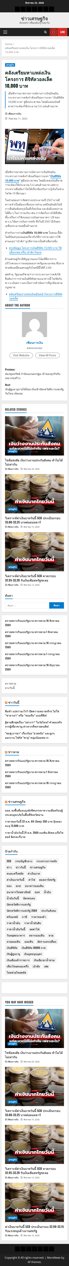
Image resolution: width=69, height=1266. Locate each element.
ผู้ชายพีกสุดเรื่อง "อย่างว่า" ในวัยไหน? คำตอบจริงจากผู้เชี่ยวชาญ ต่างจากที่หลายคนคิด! (33, 724)
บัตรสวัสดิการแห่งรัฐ (19, 904)
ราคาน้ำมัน (13, 923)
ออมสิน (28, 941)
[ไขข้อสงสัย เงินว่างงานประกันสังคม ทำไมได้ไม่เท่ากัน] (34, 436)
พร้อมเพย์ (12, 917)
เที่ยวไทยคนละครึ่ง (18, 966)
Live (62, 32)
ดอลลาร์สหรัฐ (47, 880)
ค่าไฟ (31, 880)
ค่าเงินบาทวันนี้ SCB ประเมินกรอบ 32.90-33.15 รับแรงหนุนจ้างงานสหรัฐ (34, 1228)
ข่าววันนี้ (13, 702)
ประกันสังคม (48, 911)
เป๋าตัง (36, 966)
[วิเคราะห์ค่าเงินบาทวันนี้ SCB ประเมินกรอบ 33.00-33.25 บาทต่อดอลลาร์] (34, 493)
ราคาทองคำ (38, 917)
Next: (34, 389)
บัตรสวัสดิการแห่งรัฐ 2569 (22, 911)
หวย (51, 935)
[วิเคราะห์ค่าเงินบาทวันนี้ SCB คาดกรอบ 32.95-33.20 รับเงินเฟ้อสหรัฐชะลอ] (34, 551)
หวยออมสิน (13, 941)
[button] (5, 32)
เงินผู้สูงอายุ (13, 954)
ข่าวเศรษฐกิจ (34, 18)
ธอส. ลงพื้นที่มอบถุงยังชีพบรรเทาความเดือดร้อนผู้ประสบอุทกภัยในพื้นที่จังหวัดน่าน (34, 812)
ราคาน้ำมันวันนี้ (16, 929)
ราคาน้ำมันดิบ (32, 923)
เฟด (46, 966)
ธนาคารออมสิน (34, 886)
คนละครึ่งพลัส (15, 873)
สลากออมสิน (36, 935)
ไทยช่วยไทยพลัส (16, 972)
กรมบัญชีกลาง (23, 861)
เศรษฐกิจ (10, 64)
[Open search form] (45, 32)
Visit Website (21, 355)
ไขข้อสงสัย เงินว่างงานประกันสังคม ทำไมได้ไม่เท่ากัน (34, 462)
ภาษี (24, 917)
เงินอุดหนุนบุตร (33, 954)
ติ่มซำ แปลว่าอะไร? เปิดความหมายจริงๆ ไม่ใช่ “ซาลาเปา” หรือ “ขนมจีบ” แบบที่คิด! (32, 713)
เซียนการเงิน (14, 113)
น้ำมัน (47, 892)
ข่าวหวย (13, 752)
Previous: (32, 373)
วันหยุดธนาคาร (16, 935)
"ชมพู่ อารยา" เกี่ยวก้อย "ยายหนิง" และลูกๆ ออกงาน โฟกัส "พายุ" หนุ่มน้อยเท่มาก (30, 735)
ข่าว (9, 867)
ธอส (37, 892)
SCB (9, 861)
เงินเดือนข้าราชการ (18, 960)
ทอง (9, 886)
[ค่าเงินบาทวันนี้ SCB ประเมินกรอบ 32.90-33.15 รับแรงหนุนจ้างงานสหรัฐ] (34, 1202)
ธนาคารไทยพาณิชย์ (18, 892)
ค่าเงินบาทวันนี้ (15, 880)
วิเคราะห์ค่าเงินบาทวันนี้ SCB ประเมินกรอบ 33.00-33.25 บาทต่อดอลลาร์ (32, 520)
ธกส (18, 886)
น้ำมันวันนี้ (13, 898)
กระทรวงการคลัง (47, 861)
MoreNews (54, 1257)
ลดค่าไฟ (34, 929)
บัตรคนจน (29, 898)
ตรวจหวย (10, 683)
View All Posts (47, 355)
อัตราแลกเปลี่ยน (46, 941)
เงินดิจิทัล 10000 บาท (34, 948)
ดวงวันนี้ (10, 688)
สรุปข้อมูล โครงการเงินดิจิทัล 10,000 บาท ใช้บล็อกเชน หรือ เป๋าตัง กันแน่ (35, 250)
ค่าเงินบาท (34, 873)
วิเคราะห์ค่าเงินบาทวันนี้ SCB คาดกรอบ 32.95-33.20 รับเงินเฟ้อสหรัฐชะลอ (30, 578)
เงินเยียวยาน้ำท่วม (44, 960)
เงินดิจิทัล (12, 948)
